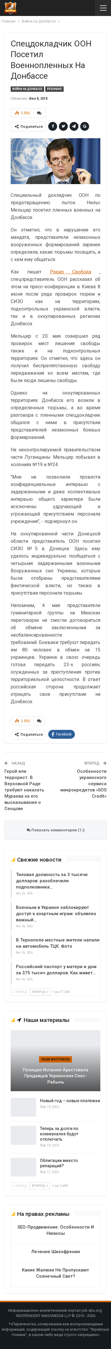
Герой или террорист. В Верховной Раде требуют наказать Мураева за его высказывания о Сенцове (24, 790)
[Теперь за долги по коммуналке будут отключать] (23, 1135)
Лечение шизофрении (55, 1251)
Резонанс (54, 89)
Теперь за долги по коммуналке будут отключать (59, 1134)
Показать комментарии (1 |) (57, 830)
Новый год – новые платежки (70, 1100)
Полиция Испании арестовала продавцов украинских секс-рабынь (56, 1076)
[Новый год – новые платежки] (23, 1107)
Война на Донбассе (27, 89)
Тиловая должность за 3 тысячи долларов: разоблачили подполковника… (52, 881)
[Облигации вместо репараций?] (23, 1167)
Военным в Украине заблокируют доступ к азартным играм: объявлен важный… (56, 914)
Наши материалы (55, 1059)
